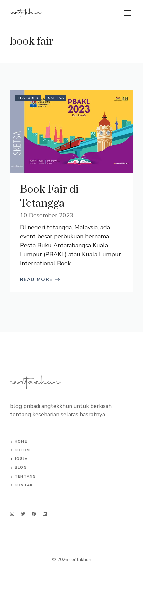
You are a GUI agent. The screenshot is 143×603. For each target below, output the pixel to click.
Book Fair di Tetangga (49, 196)
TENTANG (25, 476)
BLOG (20, 467)
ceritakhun (25, 13)
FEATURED (28, 98)
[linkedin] (45, 514)
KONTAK (24, 485)
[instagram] (12, 514)
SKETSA (56, 98)
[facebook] (34, 514)
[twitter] (23, 514)
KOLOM (22, 450)
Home (21, 441)
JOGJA (21, 458)
